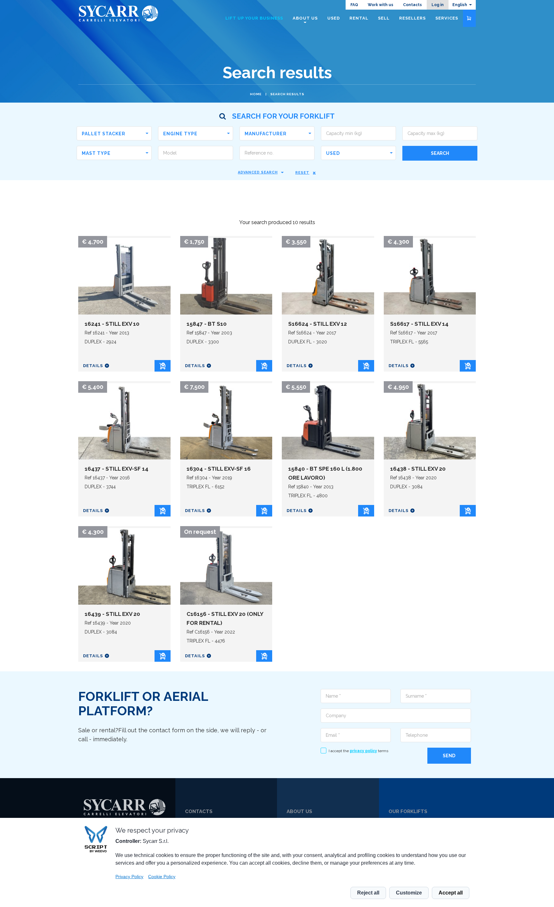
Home (256, 94)
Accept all (451, 892)
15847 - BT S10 (207, 324)
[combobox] (114, 133)
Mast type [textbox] (96, 153)
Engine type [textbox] (180, 133)
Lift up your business (254, 18)
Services (446, 18)
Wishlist (469, 18)
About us (305, 18)
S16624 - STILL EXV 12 (317, 324)
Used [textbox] (333, 153)
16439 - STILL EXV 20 (112, 614)
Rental (358, 18)
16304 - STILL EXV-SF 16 (219, 469)
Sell (384, 18)
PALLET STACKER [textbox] (103, 133)
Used (333, 18)
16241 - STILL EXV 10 (112, 324)
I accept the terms (358, 751)
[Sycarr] (124, 807)
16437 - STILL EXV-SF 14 (116, 469)
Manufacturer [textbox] (266, 133)
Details (93, 365)
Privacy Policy (129, 876)
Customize (409, 892)
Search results (287, 94)
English (459, 5)
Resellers (412, 18)
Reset (302, 173)
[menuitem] (462, 5)
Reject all (368, 892)
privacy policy (363, 751)
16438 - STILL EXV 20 (418, 469)
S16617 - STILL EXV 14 (419, 324)
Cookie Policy (161, 876)
